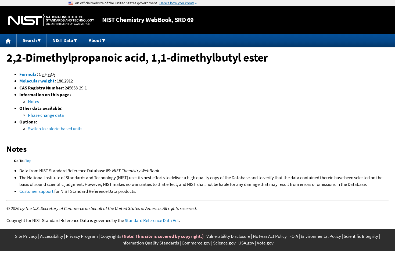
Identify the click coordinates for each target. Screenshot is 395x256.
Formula (28, 74)
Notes (33, 101)
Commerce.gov (196, 243)
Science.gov (224, 243)
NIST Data (62, 40)
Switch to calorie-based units (55, 128)
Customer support (36, 191)
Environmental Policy (321, 236)
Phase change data (46, 115)
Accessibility (51, 236)
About (95, 40)
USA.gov (246, 243)
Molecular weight (37, 81)
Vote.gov (265, 243)
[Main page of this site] (8, 40)
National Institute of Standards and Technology (51, 20)
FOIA (293, 236)
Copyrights (110, 236)
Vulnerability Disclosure (228, 236)
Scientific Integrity (361, 236)
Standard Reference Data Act (152, 220)
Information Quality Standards (150, 243)
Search (30, 40)
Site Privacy (26, 236)
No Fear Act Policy (270, 236)
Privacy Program (82, 236)
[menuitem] (8, 40)
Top (28, 160)
